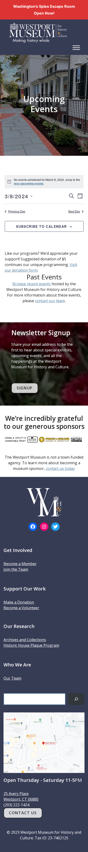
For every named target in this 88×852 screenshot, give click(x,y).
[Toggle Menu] (76, 47)
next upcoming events (28, 183)
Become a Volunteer (21, 607)
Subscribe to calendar (41, 226)
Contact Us (23, 812)
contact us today (60, 468)
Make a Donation (19, 602)
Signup (25, 388)
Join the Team (16, 569)
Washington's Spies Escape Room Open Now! (44, 9)
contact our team (50, 300)
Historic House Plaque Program (31, 645)
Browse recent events (31, 283)
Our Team (12, 678)
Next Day (74, 211)
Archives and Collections (25, 639)
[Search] (76, 699)
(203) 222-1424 (16, 804)
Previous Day (16, 211)
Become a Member (20, 563)
